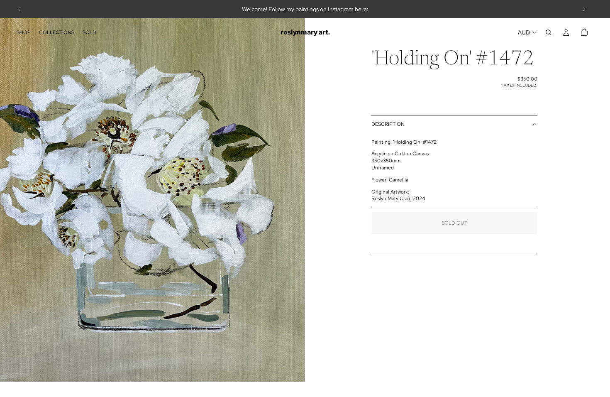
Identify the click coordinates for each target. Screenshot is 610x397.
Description (388, 124)
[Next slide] (584, 9)
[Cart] (584, 32)
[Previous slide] (19, 9)
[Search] (548, 32)
